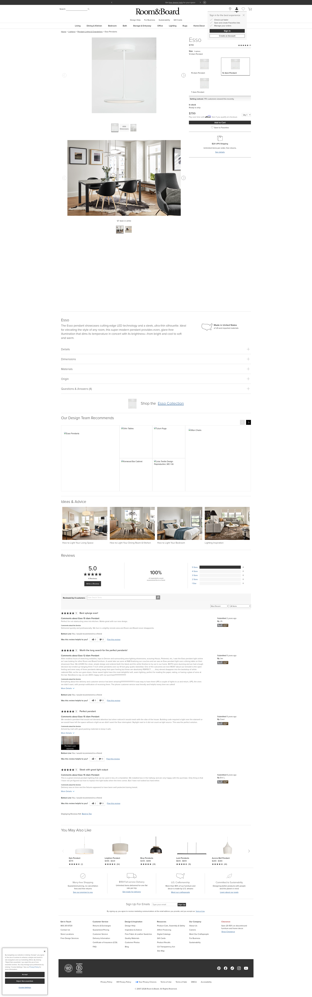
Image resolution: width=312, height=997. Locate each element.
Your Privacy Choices (147, 982)
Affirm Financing (164, 930)
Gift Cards (178, 20)
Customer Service (100, 934)
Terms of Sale (181, 982)
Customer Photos (132, 942)
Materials (67, 369)
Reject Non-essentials (24, 981)
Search (62, 9)
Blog (127, 946)
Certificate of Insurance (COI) (105, 942)
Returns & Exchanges (102, 925)
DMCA (194, 982)
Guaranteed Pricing (101, 930)
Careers (192, 930)
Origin (65, 379)
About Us (193, 925)
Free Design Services (70, 938)
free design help (151, 2)
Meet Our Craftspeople (199, 934)
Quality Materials (132, 938)
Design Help (135, 20)
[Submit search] (88, 9)
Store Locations (67, 934)
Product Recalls (163, 942)
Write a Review (92, 583)
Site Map (161, 951)
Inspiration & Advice (133, 930)
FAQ (94, 946)
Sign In (227, 30)
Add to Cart (220, 122)
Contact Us (65, 930)
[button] (70, 743)
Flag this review (113, 639)
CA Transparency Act (166, 946)
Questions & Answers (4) (76, 389)
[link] (90, 458)
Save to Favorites (221, 127)
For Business (149, 20)
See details (220, 152)
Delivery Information (101, 938)
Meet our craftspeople (180, 892)
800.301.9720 (66, 925)
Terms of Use (166, 982)
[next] (248, 422)
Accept (25, 974)
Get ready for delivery (131, 891)
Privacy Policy (106, 982)
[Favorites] (243, 11)
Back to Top (87, 813)
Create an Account (227, 35)
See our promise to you (83, 892)
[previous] (242, 422)
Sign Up (181, 904)
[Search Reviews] (158, 597)
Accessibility (206, 982)
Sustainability (164, 20)
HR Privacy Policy (123, 982)
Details (65, 349)
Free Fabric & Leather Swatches (138, 934)
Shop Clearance (228, 931)
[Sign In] (237, 9)
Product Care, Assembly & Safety (171, 925)
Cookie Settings (25, 987)
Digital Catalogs (164, 934)
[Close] (243, 15)
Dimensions (68, 359)
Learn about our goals (229, 892)
